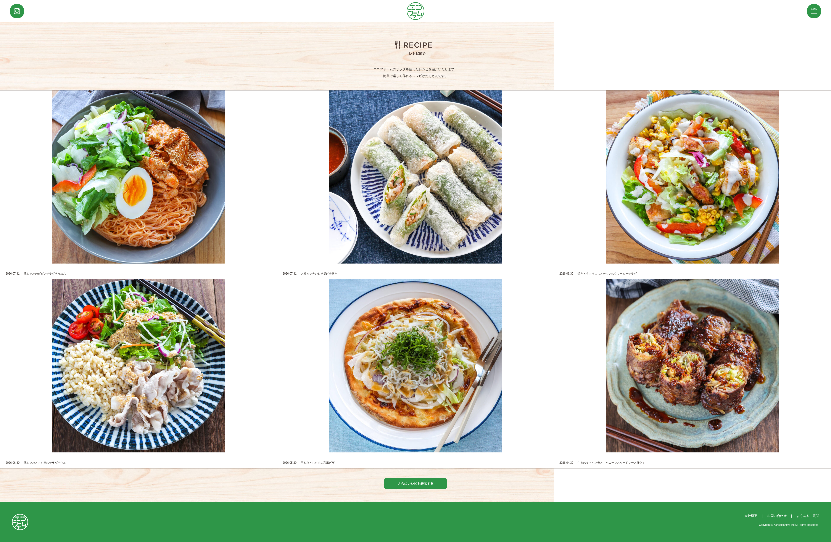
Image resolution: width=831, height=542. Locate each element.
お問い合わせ (777, 516)
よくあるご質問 (807, 516)
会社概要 (750, 516)
